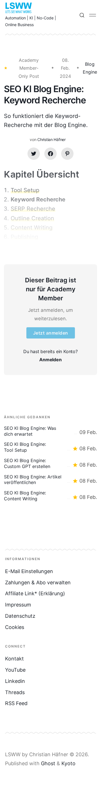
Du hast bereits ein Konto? (50, 355)
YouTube (15, 670)
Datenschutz (20, 616)
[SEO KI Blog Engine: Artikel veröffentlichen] (50, 480)
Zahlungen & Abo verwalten (38, 582)
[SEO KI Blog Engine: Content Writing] (50, 496)
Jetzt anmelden (50, 333)
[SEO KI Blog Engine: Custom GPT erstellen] (50, 463)
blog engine (90, 68)
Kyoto (68, 763)
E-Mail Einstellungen (29, 571)
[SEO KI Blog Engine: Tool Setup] (50, 447)
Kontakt (14, 659)
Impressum (18, 605)
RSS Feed (16, 703)
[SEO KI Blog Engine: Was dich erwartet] (50, 431)
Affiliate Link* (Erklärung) (35, 593)
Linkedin (15, 681)
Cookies (14, 627)
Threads (15, 692)
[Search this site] (82, 15)
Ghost (48, 763)
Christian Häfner (51, 139)
